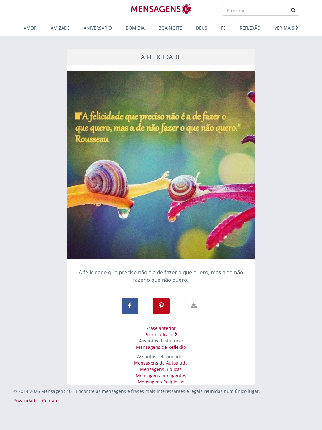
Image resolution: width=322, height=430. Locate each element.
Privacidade (25, 401)
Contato (50, 401)
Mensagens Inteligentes (161, 375)
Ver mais (285, 28)
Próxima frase (159, 334)
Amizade (60, 28)
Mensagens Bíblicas (161, 369)
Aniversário (98, 28)
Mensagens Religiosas (161, 382)
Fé (223, 28)
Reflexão (250, 28)
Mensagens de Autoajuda (161, 363)
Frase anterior (161, 328)
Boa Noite (170, 28)
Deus (201, 28)
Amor (30, 28)
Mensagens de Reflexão (161, 347)
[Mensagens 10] (161, 8)
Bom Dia (135, 28)
